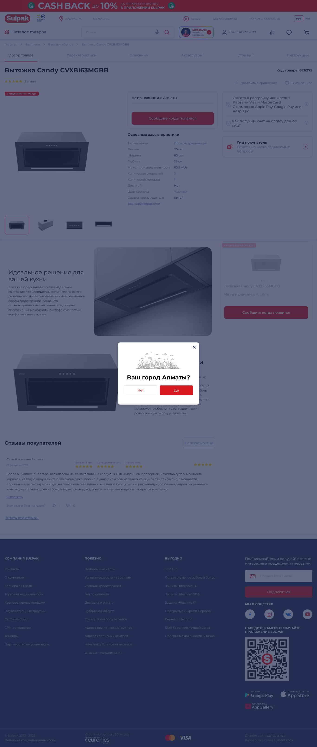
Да (176, 390)
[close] (194, 347)
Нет (140, 390)
